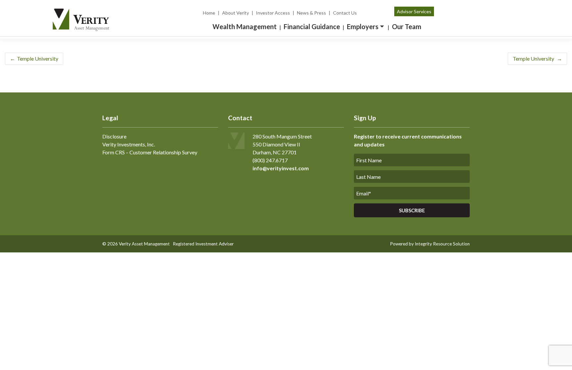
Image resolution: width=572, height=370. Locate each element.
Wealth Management (245, 26)
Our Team (406, 26)
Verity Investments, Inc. (128, 144)
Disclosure (114, 136)
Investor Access (273, 13)
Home (209, 13)
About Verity (235, 13)
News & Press (311, 13)
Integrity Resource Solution (442, 243)
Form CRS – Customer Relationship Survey (149, 152)
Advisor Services (414, 11)
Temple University (37, 58)
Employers (362, 26)
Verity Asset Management (144, 243)
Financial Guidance (312, 26)
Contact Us (345, 13)
